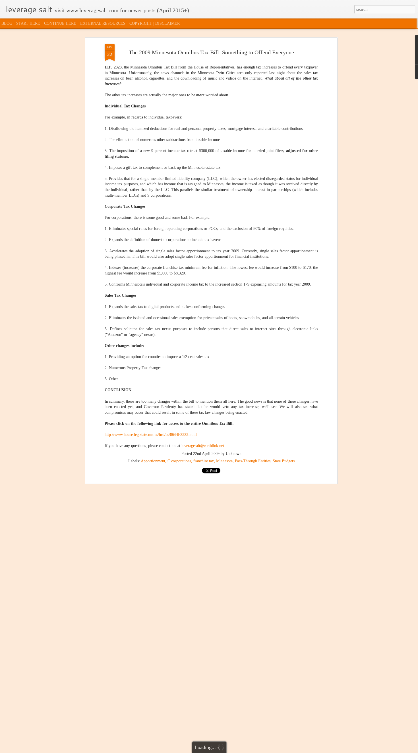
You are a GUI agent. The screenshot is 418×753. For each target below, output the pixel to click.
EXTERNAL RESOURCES (102, 23)
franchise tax (203, 461)
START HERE (28, 23)
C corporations (179, 461)
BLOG (6, 23)
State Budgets (284, 461)
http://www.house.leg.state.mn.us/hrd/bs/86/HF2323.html (151, 434)
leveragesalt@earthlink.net (202, 446)
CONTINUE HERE (60, 23)
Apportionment (153, 461)
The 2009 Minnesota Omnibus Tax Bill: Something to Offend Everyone (211, 52)
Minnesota (224, 461)
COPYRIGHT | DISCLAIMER (154, 23)
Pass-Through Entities (252, 461)
